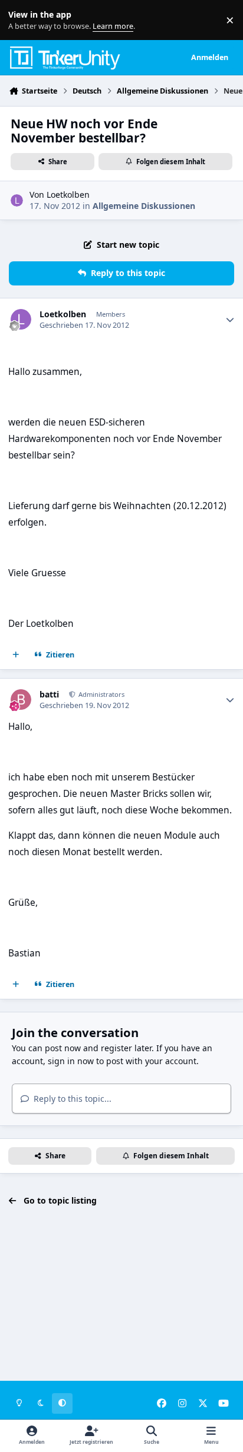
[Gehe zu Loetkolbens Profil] (17, 200)
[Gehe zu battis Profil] (21, 699)
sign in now (71, 1060)
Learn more (22, 20)
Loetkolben (68, 194)
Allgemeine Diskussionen (144, 205)
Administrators (100, 694)
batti (49, 694)
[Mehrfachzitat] (16, 655)
